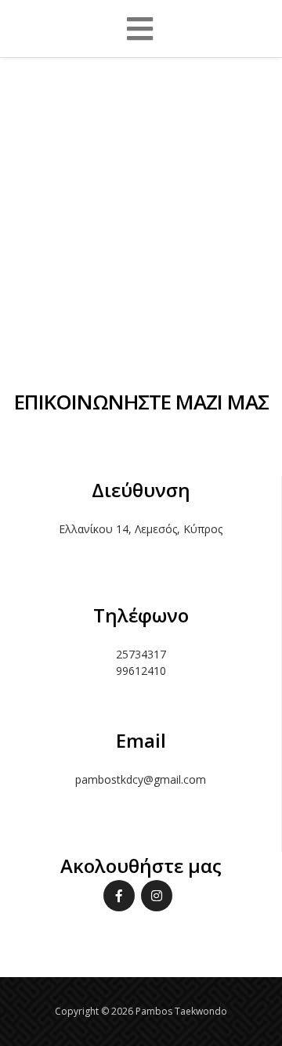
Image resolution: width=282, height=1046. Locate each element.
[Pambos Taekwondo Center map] (141, 183)
